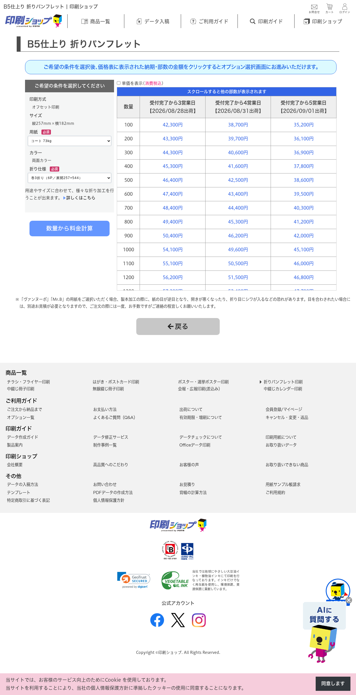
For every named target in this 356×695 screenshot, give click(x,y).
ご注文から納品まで (24, 409)
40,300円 (304, 207)
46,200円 (238, 235)
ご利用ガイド (21, 400)
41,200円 (304, 221)
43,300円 (173, 138)
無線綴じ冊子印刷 (108, 389)
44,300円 (173, 152)
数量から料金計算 (69, 228)
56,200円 (173, 277)
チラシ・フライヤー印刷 (28, 382)
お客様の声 (189, 465)
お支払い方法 (105, 409)
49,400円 (173, 221)
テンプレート (18, 492)
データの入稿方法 (22, 484)
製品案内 (15, 445)
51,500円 (238, 277)
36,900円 (304, 152)
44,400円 (238, 207)
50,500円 (238, 263)
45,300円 (173, 166)
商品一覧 (16, 372)
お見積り (187, 484)
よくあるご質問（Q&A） (115, 417)
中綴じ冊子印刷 (20, 389)
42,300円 (173, 124)
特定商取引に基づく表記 (28, 500)
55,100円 (173, 263)
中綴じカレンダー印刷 (283, 389)
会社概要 (15, 465)
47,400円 (173, 194)
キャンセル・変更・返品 (287, 417)
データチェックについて (200, 437)
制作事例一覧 (105, 445)
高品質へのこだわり (110, 465)
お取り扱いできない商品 (287, 465)
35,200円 (304, 124)
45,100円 (304, 249)
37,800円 (304, 166)
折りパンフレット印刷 (283, 382)
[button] (134, 580)
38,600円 (304, 180)
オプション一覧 (20, 417)
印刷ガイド (19, 428)
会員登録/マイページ (284, 409)
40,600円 (238, 152)
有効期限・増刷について (200, 417)
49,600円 (238, 249)
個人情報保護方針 (108, 500)
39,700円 (238, 138)
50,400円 (173, 235)
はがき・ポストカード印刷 (116, 382)
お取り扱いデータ (281, 445)
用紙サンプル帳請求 (283, 484)
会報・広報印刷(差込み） (200, 389)
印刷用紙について (281, 437)
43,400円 (238, 194)
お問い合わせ (105, 484)
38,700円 (238, 124)
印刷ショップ (21, 456)
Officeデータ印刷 (194, 445)
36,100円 (304, 138)
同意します (333, 683)
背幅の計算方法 (193, 492)
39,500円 (304, 194)
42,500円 (238, 180)
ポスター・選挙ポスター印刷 (203, 382)
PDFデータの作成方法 (113, 492)
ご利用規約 (275, 492)
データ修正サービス (110, 437)
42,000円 (304, 235)
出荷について (190, 409)
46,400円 (173, 180)
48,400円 (173, 207)
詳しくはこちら (80, 198)
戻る (181, 326)
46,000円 (304, 263)
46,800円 (304, 277)
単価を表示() (143, 83)
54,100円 (173, 249)
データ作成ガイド (22, 437)
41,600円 (238, 166)
